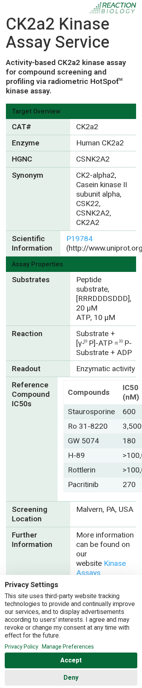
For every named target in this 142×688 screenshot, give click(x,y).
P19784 (79, 238)
